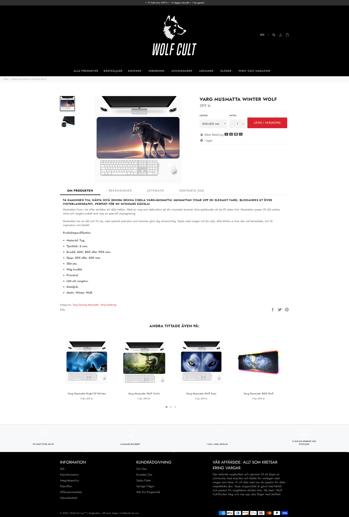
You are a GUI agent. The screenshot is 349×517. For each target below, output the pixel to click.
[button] (166, 407)
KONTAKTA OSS (191, 190)
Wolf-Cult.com (77, 513)
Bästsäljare (113, 71)
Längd (204, 115)
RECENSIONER (120, 190)
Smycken (134, 71)
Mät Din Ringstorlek (148, 492)
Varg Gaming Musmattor (86, 305)
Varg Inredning (108, 305)
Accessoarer (181, 71)
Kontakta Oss (144, 475)
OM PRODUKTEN (80, 190)
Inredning (156, 71)
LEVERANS (155, 190)
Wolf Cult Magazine (254, 71)
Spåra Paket (143, 480)
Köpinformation (69, 475)
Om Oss (141, 469)
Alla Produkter (85, 71)
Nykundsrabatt (68, 498)
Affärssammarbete (71, 492)
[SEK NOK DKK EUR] (264, 35)
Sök (62, 469)
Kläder (225, 71)
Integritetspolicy (69, 480)
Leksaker (206, 71)
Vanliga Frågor (145, 486)
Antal (232, 115)
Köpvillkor (66, 486)
